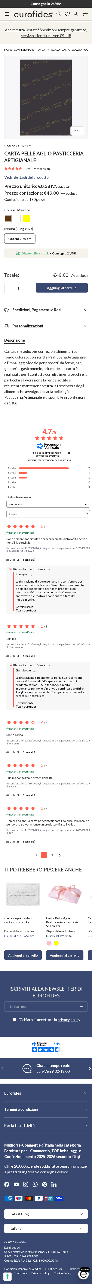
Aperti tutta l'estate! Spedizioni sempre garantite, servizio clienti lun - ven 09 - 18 (46, 32)
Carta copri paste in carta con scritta (19, 920)
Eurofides (21, 1242)
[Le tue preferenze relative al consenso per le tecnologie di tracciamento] (7, 1277)
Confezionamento (27, 49)
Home (8, 49)
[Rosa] (49, 943)
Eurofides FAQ (54, 1269)
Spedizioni (20, 1273)
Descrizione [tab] (14, 340)
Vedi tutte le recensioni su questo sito (49, 459)
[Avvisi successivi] (59, 855)
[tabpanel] (46, 380)
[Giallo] (56, 943)
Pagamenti (74, 1269)
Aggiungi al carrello (62, 288)
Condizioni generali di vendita (22, 1269)
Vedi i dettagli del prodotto (26, 177)
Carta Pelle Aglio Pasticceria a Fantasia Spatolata (62, 922)
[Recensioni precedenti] (36, 854)
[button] (85, 14)
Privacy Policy (40, 1273)
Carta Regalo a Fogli (76, 49)
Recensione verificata (21, 532)
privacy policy (69, 1019)
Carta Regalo (51, 49)
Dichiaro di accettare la (49, 1019)
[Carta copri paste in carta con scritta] (23, 894)
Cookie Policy (62, 1273)
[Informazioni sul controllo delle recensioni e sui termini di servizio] (69, 453)
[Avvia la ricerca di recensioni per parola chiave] (87, 514)
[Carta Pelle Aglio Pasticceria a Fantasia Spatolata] (64, 894)
